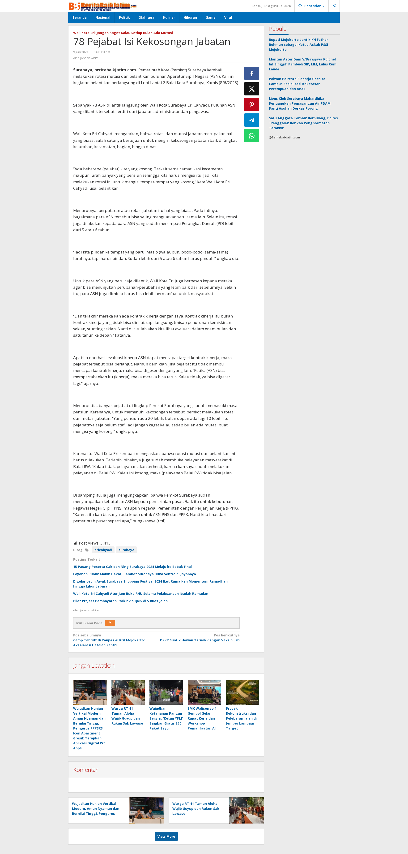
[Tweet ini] (251, 88)
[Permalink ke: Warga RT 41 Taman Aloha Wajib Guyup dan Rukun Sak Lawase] (128, 692)
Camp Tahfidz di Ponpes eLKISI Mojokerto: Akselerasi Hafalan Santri (109, 640)
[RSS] (110, 623)
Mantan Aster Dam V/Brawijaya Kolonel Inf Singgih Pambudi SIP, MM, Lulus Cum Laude (302, 64)
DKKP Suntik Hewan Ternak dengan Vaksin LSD (199, 637)
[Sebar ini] (251, 73)
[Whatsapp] (251, 135)
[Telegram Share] (251, 120)
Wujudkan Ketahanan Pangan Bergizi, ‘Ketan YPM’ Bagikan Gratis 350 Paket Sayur (166, 718)
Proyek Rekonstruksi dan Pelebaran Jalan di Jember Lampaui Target (241, 718)
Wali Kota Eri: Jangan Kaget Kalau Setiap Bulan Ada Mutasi (123, 32)
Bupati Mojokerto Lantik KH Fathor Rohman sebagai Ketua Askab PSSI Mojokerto (298, 44)
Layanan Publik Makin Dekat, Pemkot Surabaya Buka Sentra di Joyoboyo (134, 574)
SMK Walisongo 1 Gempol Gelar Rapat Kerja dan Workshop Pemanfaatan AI (202, 718)
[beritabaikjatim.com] (103, 6)
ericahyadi (103, 550)
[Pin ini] (251, 104)
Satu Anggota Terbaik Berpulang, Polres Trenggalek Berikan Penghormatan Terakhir (303, 123)
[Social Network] (334, 6)
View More (166, 836)
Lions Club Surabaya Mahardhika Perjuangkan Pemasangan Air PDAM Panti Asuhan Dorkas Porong (300, 103)
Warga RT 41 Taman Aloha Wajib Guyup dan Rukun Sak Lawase (195, 808)
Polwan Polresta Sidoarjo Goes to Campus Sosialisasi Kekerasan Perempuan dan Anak (297, 84)
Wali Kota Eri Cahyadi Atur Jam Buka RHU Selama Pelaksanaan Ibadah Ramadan (140, 593)
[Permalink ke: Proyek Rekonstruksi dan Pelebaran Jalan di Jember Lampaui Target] (242, 692)
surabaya (126, 550)
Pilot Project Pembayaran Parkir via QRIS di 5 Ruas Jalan (120, 601)
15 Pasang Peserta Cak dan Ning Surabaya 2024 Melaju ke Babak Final (132, 566)
